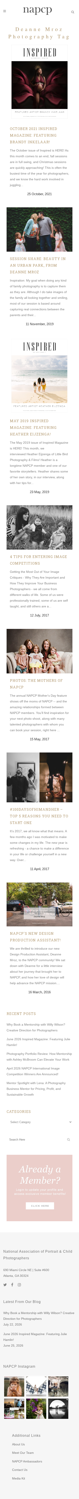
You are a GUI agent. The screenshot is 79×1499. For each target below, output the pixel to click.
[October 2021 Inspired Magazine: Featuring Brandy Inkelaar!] (39, 82)
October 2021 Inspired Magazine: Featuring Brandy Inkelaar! (33, 135)
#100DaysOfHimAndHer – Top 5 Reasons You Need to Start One (39, 816)
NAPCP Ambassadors (27, 1461)
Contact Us (19, 1470)
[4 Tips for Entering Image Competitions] (39, 527)
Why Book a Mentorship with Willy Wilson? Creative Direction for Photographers (38, 1315)
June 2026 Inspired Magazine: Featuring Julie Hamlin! (35, 1337)
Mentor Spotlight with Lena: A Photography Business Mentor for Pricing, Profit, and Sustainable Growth (36, 1088)
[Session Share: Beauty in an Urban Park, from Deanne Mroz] (39, 229)
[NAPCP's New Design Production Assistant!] (39, 904)
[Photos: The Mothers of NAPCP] (39, 651)
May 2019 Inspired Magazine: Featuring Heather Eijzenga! (33, 427)
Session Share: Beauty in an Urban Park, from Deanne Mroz (38, 265)
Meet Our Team (23, 1452)
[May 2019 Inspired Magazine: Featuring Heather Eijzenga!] (39, 376)
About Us (18, 1444)
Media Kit (18, 1478)
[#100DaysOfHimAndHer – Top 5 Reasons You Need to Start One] (39, 777)
